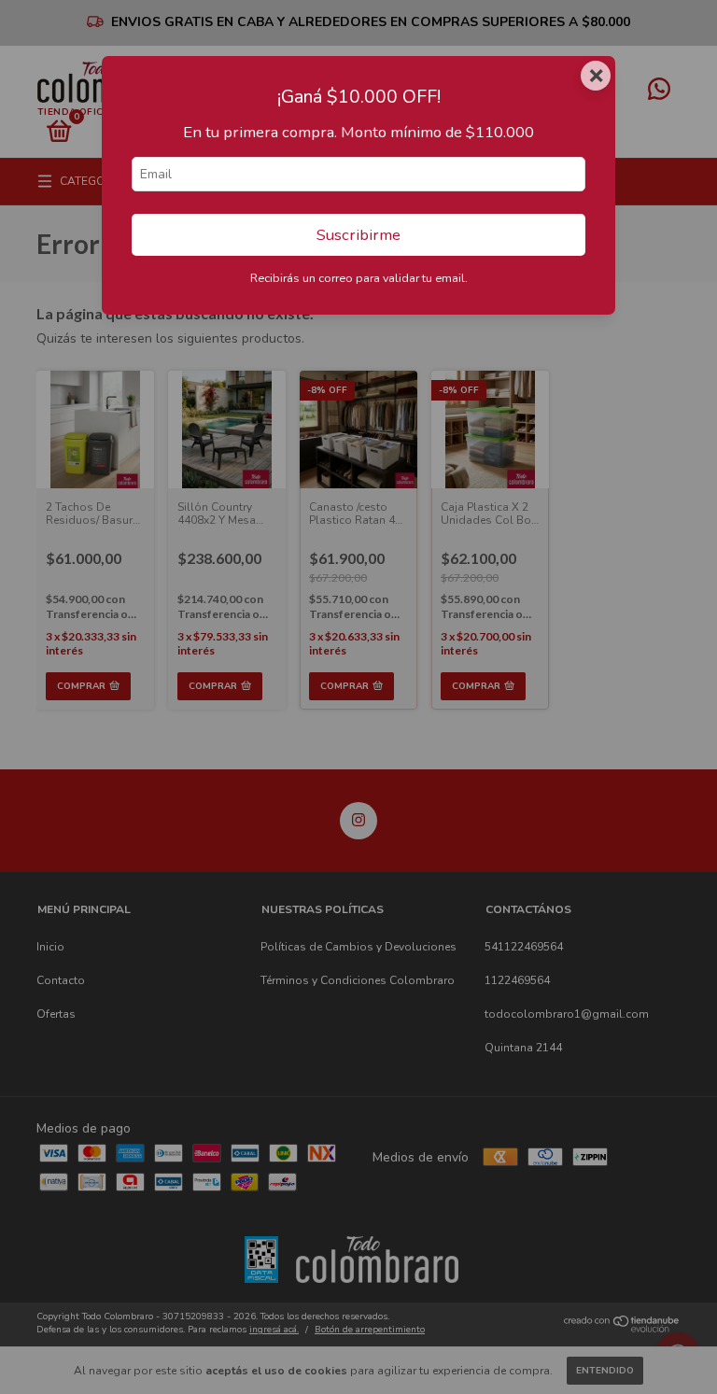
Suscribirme (358, 235)
